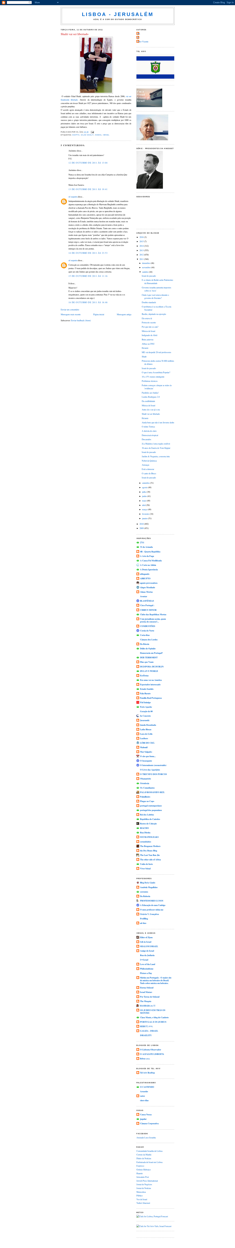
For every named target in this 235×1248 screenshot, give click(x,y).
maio (144, 500)
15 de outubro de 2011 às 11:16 (88, 276)
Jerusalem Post (142, 1177)
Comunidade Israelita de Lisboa (149, 1151)
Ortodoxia (144, 783)
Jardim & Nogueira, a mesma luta (156, 456)
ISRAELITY (146, 1035)
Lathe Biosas (145, 729)
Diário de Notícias (143, 1158)
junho (144, 496)
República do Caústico (150, 819)
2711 (142, 542)
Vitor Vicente (142, 41)
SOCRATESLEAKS (149, 836)
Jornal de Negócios (144, 1184)
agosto (145, 487)
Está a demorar (148, 469)
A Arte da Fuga (147, 556)
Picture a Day (146, 973)
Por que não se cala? (150, 326)
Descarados (146, 439)
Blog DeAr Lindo (147, 882)
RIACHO (144, 828)
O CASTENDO (147, 1086)
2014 (142, 245)
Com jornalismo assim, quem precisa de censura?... (153, 620)
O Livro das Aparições (150, 769)
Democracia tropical (150, 435)
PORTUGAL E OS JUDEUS (153, 1021)
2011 (142, 259)
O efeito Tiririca (148, 426)
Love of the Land (147, 964)
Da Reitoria (145, 896)
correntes (144, 891)
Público (139, 1195)
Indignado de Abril (149, 335)
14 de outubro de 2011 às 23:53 (88, 252)
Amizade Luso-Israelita (146, 1137)
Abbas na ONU (148, 343)
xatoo (142, 1095)
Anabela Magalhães (149, 887)
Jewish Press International (147, 1180)
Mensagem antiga (124, 314)
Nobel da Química (149, 460)
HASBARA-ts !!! (147, 1005)
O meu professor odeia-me (151, 909)
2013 (142, 250)
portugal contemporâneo (151, 805)
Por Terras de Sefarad (149, 996)
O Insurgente (146, 760)
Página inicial (98, 314)
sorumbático (145, 841)
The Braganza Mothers (150, 846)
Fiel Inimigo (145, 702)
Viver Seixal (145, 868)
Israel (106, 135)
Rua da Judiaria (147, 955)
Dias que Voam (146, 661)
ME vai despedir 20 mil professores (156, 352)
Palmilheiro (145, 796)
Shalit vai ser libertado (74, 34)
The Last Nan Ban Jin (150, 855)
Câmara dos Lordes (149, 639)
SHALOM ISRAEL (149, 946)
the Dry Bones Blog (148, 850)
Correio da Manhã (143, 1154)
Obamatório (145, 778)
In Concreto (145, 715)
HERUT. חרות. (146, 1026)
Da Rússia (144, 644)
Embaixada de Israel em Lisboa (149, 1162)
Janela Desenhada (148, 724)
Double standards (149, 302)
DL (138, 33)
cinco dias (144, 1100)
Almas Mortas (146, 591)
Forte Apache (146, 706)
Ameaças (145, 464)
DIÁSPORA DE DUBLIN (152, 666)
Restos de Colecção (148, 823)
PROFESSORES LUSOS (151, 900)
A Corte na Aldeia (148, 565)
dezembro (146, 263)
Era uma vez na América (151, 679)
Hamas (98, 135)
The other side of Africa (150, 859)
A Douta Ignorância (149, 569)
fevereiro (146, 513)
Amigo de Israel (147, 950)
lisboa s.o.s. (145, 1058)
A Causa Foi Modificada (151, 560)
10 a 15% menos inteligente (153, 376)
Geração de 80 (146, 711)
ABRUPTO (145, 578)
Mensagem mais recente (71, 314)
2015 (142, 241)
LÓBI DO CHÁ (147, 742)
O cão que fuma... (148, 756)
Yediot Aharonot (143, 1203)
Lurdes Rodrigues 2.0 (151, 396)
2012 (142, 254)
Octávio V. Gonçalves (149, 914)
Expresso (140, 1165)
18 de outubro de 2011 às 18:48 (88, 302)
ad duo (143, 923)
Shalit (144, 356)
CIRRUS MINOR (148, 609)
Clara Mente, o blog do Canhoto (154, 1017)
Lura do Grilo (146, 733)
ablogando (144, 573)
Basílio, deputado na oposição (154, 314)
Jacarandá (144, 720)
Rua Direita (145, 832)
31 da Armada (146, 546)
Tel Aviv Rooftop (147, 1072)
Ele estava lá (147, 318)
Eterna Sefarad (146, 987)
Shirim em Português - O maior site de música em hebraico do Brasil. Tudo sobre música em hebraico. (155, 980)
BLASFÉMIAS (147, 600)
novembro (146, 267)
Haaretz (139, 1173)
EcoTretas (144, 675)
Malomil (143, 747)
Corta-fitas (145, 635)
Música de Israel (148, 331)
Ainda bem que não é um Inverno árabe (158, 422)
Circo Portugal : (147, 605)
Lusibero (144, 738)
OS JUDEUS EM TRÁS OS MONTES (152, 1011)
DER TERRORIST (149, 657)
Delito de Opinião (148, 648)
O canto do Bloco (149, 473)
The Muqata (145, 1001)
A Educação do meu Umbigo (152, 905)
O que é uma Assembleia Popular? (156, 372)
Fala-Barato (145, 693)
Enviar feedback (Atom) (81, 320)
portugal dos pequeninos (151, 810)
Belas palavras (147, 339)
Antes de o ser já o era (151, 409)
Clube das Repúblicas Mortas (153, 614)
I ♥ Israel (144, 959)
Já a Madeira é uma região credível (156, 443)
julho (144, 491)
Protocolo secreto (149, 322)
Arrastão (144, 1091)
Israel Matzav (146, 992)
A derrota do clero (149, 430)
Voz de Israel (141, 1199)
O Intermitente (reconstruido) (153, 765)
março (145, 509)
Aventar (143, 596)
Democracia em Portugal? (151, 652)
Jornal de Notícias (143, 1188)
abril (144, 505)
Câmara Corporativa (149, 1123)
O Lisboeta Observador (150, 1049)
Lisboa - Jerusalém (118, 14)
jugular (143, 1118)
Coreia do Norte (147, 630)
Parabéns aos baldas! (150, 392)
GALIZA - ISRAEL (149, 1030)
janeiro (145, 518)
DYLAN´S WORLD (149, 671)
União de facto (146, 864)
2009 (142, 528)
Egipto (75, 135)
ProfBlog (144, 918)
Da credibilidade (148, 401)
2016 (142, 237)
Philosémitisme (146, 968)
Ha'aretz (145, 348)
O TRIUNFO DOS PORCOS (153, 774)
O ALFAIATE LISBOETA (152, 1054)
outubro (145, 271)
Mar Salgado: (146, 751)
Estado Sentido (146, 688)
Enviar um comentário (70, 309)
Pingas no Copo (147, 801)
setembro (146, 482)
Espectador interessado (150, 684)
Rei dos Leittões (147, 814)
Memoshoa (141, 1192)
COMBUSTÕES (147, 626)
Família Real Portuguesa (151, 697)
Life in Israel (145, 941)
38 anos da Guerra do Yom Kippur (156, 448)
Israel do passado (149, 275)
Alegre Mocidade (147, 587)
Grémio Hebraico (143, 1169)
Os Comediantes (147, 787)
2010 (142, 523)
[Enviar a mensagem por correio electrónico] (92, 132)
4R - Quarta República (150, 551)
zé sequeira (72, 196)
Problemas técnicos (150, 381)
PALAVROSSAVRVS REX (152, 792)
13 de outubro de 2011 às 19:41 (88, 189)
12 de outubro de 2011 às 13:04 (88, 162)
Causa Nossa (146, 1114)
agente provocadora (148, 582)
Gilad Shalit (87, 135)
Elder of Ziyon (146, 937)
